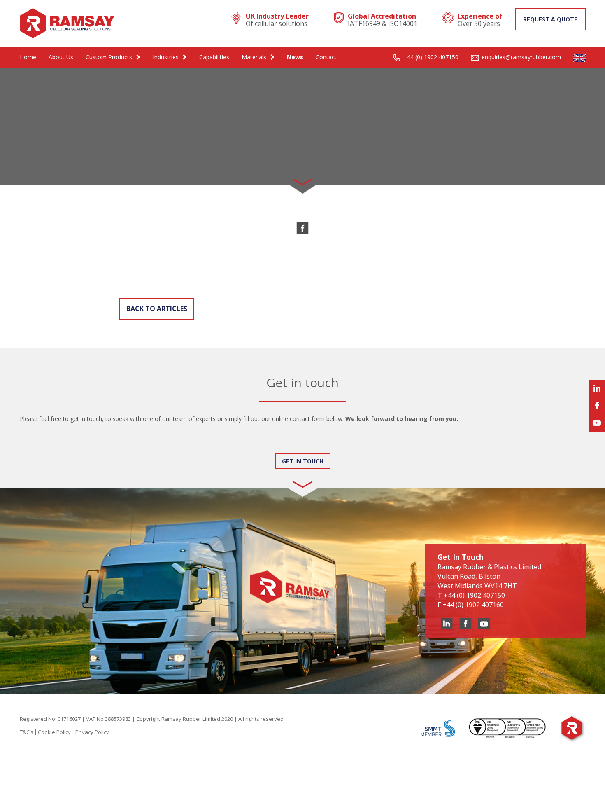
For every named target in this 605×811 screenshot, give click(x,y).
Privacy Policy (92, 732)
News (295, 57)
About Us (61, 57)
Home (28, 57)
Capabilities (214, 57)
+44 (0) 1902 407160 (473, 604)
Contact (326, 57)
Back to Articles (156, 308)
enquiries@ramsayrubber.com (521, 57)
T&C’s (26, 732)
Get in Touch (302, 461)
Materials (254, 57)
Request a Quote (550, 19)
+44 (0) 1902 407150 (430, 57)
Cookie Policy (54, 732)
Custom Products (109, 57)
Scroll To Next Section (302, 179)
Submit (38, 445)
